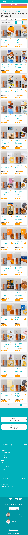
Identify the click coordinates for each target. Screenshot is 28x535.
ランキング (3, 469)
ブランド (2, 459)
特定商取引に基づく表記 (12, 527)
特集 (1, 464)
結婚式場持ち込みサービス (6, 484)
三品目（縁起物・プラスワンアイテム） (9, 467)
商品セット (5, 10)
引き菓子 (2, 462)
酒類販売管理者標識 (22, 527)
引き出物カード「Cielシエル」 (7, 482)
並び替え (21, 19)
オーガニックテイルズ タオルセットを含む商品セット (12, 11)
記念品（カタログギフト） (6, 452)
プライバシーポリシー (13, 529)
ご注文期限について (14, 4)
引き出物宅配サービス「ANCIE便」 (8, 486)
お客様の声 (20, 504)
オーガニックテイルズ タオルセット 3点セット (5, 142)
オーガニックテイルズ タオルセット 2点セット (5, 40)
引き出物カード (4, 448)
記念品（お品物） (4, 457)
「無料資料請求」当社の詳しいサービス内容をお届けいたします (14, 7)
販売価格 (5, 19)
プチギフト (3, 455)
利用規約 (3, 527)
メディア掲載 (13, 504)
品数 (11, 19)
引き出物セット (4, 450)
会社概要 (7, 504)
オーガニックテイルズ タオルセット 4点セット (19, 40)
